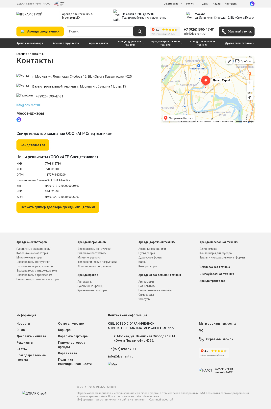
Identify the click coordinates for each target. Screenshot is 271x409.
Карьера (64, 330)
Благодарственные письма (31, 357)
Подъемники (146, 286)
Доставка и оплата (31, 336)
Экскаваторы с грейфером (34, 274)
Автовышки (146, 281)
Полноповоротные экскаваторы (37, 279)
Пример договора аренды (71, 345)
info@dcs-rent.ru (195, 33)
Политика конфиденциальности (75, 362)
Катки (142, 261)
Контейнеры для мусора (216, 253)
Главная (21, 53)
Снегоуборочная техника (217, 274)
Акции (217, 3)
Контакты (231, 3)
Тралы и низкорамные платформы (222, 257)
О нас (20, 330)
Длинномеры (208, 248)
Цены (205, 3)
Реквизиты (24, 342)
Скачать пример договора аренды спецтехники (58, 207)
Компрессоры (147, 266)
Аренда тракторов (212, 280)
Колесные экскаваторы (32, 253)
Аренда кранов (98, 43)
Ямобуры (144, 299)
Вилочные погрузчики (92, 253)
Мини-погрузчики (89, 257)
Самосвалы (146, 294)
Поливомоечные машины (155, 290)
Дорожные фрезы (150, 257)
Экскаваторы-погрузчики (33, 261)
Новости (23, 323)
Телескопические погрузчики (97, 261)
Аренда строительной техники (165, 43)
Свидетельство (33, 145)
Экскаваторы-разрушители (34, 266)
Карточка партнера (73, 336)
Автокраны (85, 281)
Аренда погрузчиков (66, 43)
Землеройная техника (215, 267)
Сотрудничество (71, 323)
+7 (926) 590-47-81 (199, 29)
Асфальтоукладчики (152, 248)
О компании (171, 3)
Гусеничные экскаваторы (33, 248)
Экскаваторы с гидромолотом (36, 270)
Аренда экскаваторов (31, 242)
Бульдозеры (146, 253)
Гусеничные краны (90, 286)
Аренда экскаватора (29, 43)
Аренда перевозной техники (202, 43)
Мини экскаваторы (29, 257)
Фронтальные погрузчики (94, 266)
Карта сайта (67, 353)
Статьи (22, 349)
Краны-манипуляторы (92, 290)
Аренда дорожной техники (129, 43)
